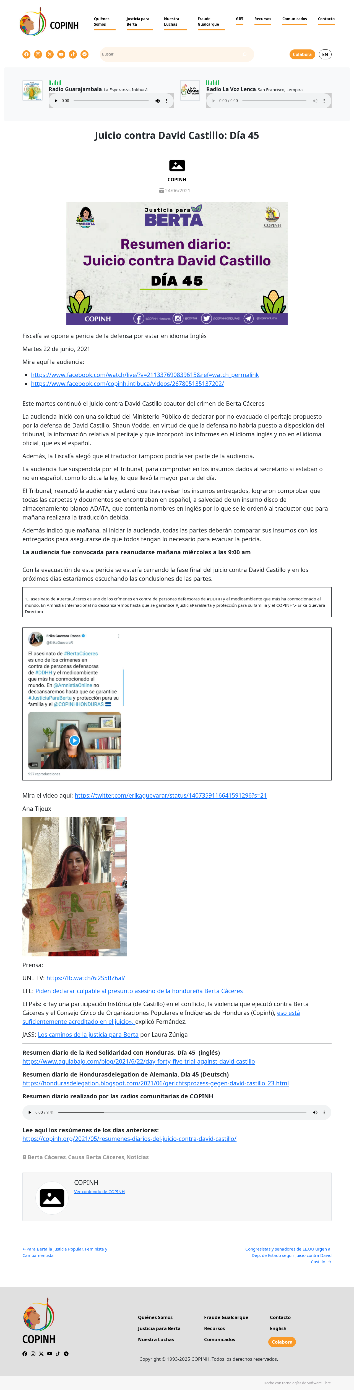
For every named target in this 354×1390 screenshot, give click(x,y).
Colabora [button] (302, 54)
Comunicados (294, 18)
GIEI (239, 18)
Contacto (326, 18)
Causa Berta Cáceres (96, 1157)
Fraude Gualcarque (208, 21)
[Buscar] (244, 54)
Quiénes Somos (102, 21)
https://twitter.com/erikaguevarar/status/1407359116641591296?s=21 (171, 795)
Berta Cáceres (47, 1157)
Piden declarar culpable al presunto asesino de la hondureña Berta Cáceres (139, 991)
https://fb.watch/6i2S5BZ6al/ (85, 978)
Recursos (262, 18)
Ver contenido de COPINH (99, 1191)
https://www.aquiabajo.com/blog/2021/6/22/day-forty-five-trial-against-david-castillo (138, 1061)
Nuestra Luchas (171, 21)
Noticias (137, 1157)
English (278, 1328)
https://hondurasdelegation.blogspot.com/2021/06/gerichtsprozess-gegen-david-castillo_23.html (155, 1083)
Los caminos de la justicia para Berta (88, 1034)
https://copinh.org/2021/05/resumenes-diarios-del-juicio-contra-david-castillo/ (129, 1139)
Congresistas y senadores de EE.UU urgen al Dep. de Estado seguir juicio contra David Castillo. (288, 1255)
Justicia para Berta (138, 21)
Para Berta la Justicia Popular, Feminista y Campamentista (64, 1252)
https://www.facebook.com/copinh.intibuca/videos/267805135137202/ (127, 383)
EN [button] (325, 54)
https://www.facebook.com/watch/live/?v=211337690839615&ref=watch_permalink (145, 375)
